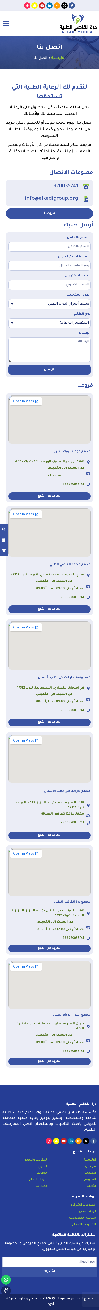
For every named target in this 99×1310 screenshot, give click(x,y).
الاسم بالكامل (79, 238)
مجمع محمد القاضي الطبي (70, 564)
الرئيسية (58, 58)
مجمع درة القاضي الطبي (72, 902)
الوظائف (42, 1173)
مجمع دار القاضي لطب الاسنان (67, 791)
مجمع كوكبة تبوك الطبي (72, 451)
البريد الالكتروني (78, 276)
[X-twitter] (64, 5)
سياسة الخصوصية (82, 1218)
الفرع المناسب (78, 295)
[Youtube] (42, 5)
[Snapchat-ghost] (34, 5)
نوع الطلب (82, 314)
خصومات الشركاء (83, 1205)
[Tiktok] (27, 5)
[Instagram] (57, 5)
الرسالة (84, 333)
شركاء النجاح (38, 1179)
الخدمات (90, 1173)
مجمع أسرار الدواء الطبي (72, 1015)
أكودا (50, 1305)
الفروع (43, 1166)
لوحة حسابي (87, 1211)
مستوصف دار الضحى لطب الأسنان (64, 677)
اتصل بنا (42, 1186)
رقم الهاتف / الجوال (74, 257)
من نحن (90, 1166)
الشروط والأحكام (84, 1224)
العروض (90, 1179)
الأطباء (91, 1186)
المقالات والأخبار (36, 1160)
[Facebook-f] (72, 5)
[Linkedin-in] (49, 5)
